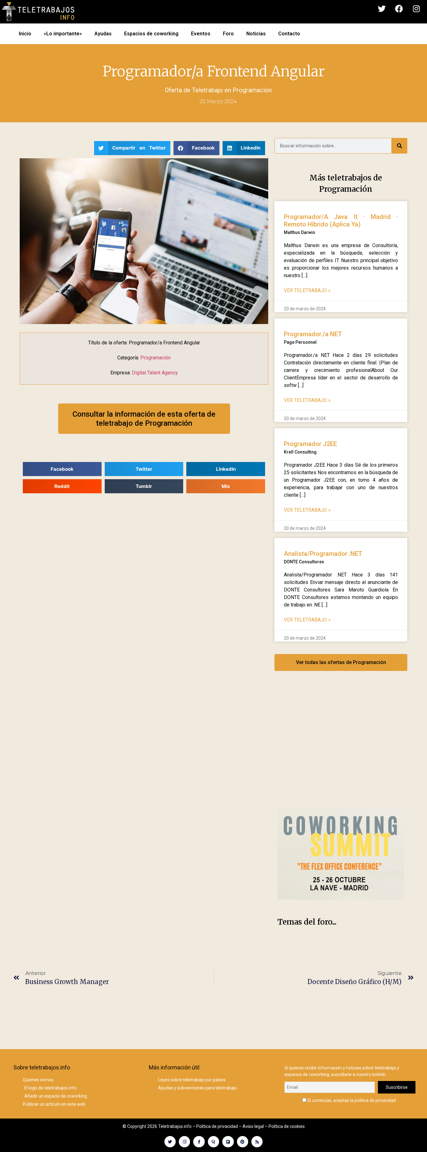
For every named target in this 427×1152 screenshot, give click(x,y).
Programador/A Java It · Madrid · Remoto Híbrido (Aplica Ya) (341, 220)
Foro (228, 34)
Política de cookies (287, 1126)
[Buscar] (399, 146)
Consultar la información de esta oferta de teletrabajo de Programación (144, 419)
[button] (132, 148)
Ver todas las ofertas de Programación (341, 662)
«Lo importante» (63, 34)
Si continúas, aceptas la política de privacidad (351, 1100)
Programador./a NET (313, 334)
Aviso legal (253, 1126)
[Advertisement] (341, 746)
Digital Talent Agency (155, 373)
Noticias (256, 34)
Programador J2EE (310, 444)
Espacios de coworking (151, 34)
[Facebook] (399, 9)
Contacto (289, 34)
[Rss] (257, 1141)
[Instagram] (416, 9)
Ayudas (103, 34)
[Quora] (213, 1141)
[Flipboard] (228, 1141)
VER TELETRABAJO (307, 290)
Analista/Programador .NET (323, 553)
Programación (252, 90)
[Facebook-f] (198, 1141)
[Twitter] (382, 9)
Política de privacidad (217, 1126)
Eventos (200, 34)
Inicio (25, 34)
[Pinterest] (242, 1141)
